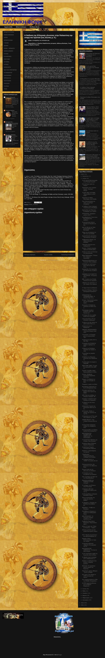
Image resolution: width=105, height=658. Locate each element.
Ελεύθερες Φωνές (34, 27)
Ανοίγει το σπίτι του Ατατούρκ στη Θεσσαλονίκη (89, 252)
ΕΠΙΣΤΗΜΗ (7, 59)
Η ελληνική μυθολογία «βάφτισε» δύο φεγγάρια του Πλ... (89, 545)
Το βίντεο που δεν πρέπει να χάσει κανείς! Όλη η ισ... (89, 323)
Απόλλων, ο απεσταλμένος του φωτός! (89, 451)
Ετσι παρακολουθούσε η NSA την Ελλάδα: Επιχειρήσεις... (89, 580)
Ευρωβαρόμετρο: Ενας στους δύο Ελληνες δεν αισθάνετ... (89, 219)
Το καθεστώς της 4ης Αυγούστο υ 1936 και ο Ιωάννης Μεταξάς (92, 143)
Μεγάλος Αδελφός (11, 134)
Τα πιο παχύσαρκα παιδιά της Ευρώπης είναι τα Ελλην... (89, 554)
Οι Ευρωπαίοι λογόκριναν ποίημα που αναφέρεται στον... (89, 426)
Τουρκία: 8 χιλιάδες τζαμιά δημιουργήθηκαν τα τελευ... (89, 371)
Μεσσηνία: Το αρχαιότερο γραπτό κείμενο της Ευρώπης (88, 567)
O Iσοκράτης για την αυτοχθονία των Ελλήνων (89, 473)
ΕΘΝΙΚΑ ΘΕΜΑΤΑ (8, 51)
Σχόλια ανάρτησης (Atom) (52, 260)
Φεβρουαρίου (86, 597)
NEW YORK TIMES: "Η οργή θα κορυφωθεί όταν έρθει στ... (89, 367)
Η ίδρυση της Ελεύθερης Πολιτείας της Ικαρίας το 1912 (89, 350)
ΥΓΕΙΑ (5, 89)
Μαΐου (84, 591)
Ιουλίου (85, 178)
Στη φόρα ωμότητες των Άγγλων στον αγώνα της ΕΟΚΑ (89, 391)
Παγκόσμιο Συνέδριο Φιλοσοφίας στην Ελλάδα (89, 198)
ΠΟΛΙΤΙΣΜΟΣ (7, 80)
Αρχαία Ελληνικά (10, 97)
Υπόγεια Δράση (10, 110)
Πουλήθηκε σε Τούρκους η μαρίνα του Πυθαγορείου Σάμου (89, 513)
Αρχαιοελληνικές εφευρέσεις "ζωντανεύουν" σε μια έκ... (89, 236)
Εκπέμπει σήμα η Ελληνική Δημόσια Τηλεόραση (89, 444)
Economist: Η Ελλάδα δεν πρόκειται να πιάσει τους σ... (89, 306)
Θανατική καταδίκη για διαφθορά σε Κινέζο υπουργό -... (88, 482)
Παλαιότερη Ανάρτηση (67, 254)
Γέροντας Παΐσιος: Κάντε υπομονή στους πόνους (92, 107)
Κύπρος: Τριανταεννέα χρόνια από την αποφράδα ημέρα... (89, 301)
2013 (82, 174)
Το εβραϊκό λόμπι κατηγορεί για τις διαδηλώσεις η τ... (89, 558)
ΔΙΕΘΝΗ (6, 45)
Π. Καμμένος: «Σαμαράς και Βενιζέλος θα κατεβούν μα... (89, 504)
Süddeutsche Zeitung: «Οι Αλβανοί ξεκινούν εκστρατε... (89, 241)
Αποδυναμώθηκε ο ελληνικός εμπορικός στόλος (89, 494)
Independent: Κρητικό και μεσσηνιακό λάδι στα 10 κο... (89, 407)
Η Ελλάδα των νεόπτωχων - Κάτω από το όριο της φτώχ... (89, 265)
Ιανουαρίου (86, 600)
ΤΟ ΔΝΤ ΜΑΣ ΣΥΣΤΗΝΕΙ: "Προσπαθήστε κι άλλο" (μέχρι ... (89, 194)
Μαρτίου (85, 595)
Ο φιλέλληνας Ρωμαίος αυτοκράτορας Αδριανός (89, 447)
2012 (82, 602)
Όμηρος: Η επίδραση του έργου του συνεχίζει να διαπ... (88, 381)
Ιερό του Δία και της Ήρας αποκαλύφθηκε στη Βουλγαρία (88, 229)
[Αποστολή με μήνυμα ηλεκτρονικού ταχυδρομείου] (35, 202)
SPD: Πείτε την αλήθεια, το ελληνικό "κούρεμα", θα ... (89, 396)
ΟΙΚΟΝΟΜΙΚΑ (7, 75)
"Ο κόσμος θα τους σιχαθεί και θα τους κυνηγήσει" (89, 315)
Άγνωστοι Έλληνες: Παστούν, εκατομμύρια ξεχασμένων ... (89, 291)
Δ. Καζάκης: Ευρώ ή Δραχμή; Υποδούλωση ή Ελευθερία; (87, 88)
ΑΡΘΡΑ (30, 204)
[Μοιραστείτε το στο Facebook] (39, 202)
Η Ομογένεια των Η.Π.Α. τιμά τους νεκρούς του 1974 (89, 416)
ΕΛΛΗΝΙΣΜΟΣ (7, 56)
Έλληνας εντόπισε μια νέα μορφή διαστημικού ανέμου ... (89, 531)
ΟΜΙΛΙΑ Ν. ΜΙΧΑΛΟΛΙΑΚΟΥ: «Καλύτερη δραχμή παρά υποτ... (89, 331)
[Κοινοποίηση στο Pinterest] (41, 202)
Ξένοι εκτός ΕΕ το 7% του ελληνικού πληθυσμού (88, 319)
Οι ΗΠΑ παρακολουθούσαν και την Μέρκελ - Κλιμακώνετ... (89, 584)
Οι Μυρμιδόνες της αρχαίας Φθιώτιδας (90, 78)
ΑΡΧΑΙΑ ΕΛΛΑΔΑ (8, 40)
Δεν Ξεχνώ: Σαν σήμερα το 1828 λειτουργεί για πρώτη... (89, 576)
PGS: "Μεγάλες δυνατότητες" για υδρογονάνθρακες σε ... (89, 535)
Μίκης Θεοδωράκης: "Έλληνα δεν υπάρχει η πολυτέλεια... (89, 257)
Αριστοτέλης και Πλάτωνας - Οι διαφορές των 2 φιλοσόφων (93, 55)
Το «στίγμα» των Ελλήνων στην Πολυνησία (89, 486)
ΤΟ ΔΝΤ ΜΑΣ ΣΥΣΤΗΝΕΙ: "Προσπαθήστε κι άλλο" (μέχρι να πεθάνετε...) (92, 120)
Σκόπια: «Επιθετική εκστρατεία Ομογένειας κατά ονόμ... (88, 376)
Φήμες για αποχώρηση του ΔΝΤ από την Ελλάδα (89, 233)
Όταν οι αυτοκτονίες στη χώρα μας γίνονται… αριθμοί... (88, 499)
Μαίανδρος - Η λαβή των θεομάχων (88, 508)
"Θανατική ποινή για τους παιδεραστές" (88, 245)
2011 (82, 605)
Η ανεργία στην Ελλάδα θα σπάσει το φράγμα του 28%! (89, 345)
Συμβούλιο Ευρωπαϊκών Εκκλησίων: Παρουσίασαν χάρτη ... (89, 523)
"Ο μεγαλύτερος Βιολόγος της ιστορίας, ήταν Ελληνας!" (89, 440)
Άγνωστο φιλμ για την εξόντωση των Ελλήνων (89, 470)
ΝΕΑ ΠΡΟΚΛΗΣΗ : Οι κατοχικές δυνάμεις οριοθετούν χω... (87, 518)
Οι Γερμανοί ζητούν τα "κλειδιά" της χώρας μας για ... (89, 461)
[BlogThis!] (36, 202)
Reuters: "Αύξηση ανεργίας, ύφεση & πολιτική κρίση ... (89, 249)
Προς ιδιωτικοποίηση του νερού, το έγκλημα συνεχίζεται (88, 203)
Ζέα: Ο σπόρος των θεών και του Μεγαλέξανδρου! (89, 477)
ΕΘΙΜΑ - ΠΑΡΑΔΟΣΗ (9, 48)
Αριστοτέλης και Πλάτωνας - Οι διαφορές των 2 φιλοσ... (89, 210)
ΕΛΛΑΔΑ (6, 53)
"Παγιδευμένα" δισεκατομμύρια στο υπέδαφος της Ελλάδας (88, 456)
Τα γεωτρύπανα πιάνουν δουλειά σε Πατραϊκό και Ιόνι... (89, 224)
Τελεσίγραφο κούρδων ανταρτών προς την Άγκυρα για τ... (88, 311)
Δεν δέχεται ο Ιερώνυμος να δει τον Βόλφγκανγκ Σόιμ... (89, 387)
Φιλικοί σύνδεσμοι (21, 27)
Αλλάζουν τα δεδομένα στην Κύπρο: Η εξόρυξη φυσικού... (89, 562)
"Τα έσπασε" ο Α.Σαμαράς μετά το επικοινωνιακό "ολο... (88, 336)
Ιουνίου (85, 588)
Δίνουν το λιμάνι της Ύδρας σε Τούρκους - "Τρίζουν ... (89, 527)
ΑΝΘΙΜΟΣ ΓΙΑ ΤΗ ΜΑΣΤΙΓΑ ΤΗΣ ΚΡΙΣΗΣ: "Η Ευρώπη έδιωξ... (89, 275)
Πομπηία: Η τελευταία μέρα (14, 126)
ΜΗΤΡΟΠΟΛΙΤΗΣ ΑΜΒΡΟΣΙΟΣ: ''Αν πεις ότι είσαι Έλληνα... (89, 550)
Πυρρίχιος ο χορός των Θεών (89, 384)
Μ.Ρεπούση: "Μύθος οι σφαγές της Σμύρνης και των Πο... (89, 412)
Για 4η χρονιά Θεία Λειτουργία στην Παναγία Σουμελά (92, 67)
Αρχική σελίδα (8, 27)
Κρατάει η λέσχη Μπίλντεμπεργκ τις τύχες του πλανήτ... (89, 540)
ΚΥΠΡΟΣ (6, 64)
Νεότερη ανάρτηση (29, 254)
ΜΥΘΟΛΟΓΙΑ (7, 67)
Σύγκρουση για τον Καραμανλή (87, 326)
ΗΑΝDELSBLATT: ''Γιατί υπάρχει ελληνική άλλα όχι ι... (89, 421)
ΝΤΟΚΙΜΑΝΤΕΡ (8, 72)
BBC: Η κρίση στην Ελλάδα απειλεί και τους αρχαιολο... (89, 279)
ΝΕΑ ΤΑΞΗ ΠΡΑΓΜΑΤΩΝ (10, 70)
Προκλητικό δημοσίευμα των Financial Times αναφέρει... (89, 261)
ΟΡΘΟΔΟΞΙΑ (7, 78)
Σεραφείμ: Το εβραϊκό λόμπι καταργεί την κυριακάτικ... (89, 399)
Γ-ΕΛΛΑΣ (6, 43)
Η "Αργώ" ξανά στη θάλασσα (89, 287)
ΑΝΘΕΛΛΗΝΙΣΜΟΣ (9, 34)
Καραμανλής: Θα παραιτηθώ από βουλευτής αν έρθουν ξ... (89, 270)
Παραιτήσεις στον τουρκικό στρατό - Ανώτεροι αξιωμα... (89, 189)
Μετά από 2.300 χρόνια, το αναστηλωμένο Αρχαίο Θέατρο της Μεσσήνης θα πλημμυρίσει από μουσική (93, 156)
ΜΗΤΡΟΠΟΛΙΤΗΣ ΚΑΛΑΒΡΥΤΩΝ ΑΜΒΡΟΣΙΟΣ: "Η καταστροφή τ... (87, 435)
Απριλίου (85, 593)
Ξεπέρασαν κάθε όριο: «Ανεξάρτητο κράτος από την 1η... (89, 490)
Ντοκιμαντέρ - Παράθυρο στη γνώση (12, 122)
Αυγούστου (86, 176)
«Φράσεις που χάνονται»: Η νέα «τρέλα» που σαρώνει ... (89, 284)
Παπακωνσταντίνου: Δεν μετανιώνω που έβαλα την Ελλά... (89, 466)
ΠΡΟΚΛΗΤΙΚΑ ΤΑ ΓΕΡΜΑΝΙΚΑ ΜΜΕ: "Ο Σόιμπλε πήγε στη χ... (88, 296)
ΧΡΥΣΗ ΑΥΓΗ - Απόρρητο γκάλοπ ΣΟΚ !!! (88, 214)
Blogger (60, 654)
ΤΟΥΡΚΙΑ (6, 86)
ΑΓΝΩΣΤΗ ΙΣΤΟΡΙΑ (9, 32)
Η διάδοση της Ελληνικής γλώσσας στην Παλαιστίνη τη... (89, 358)
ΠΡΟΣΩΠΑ (6, 83)
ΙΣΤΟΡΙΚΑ (35, 204)
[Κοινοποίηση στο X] (38, 202)
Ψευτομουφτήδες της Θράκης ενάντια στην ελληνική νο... (89, 430)
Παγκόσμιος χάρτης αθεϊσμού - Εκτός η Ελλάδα (89, 571)
